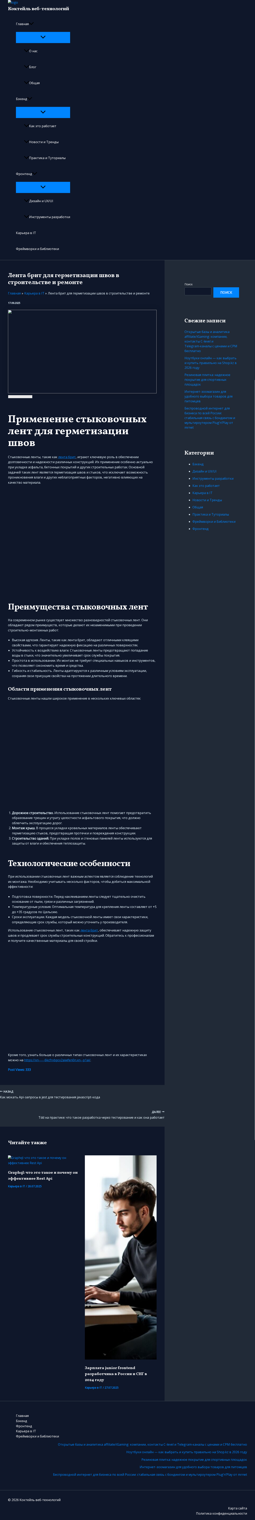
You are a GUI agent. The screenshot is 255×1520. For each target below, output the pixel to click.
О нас (33, 51)
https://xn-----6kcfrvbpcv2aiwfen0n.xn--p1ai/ (57, 1060)
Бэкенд (21, 99)
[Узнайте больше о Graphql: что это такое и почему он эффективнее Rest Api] (44, 1163)
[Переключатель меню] (43, 37)
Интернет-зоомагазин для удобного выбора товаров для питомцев (208, 396)
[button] (31, 24)
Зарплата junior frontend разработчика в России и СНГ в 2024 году (116, 1374)
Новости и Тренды (44, 142)
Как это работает (42, 126)
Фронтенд (24, 174)
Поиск (188, 284)
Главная (22, 24)
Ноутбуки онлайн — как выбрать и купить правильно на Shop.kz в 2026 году (210, 363)
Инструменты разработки (49, 217)
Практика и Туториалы (47, 158)
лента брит (67, 457)
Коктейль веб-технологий (38, 9)
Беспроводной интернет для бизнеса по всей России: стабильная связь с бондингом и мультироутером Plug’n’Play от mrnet (209, 418)
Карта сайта (237, 1508)
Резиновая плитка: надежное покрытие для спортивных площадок (207, 380)
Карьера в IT (26, 233)
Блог (32, 67)
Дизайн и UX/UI (41, 201)
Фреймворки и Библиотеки (37, 249)
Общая (34, 83)
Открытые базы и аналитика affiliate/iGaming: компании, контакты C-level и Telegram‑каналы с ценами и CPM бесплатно (210, 341)
